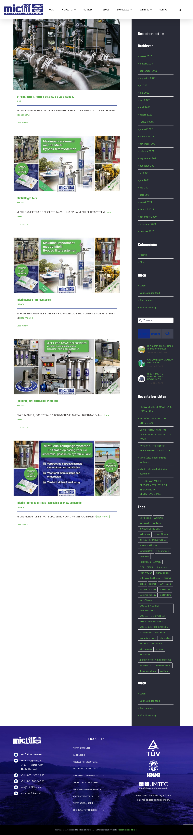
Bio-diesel (144, 523)
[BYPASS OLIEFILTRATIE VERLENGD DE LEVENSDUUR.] (66, 54)
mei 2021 (145, 187)
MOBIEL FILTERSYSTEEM (151, 621)
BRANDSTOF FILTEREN (150, 529)
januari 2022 (146, 129)
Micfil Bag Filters (63, 160)
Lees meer (22, 122)
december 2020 (148, 216)
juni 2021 (144, 180)
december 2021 (148, 136)
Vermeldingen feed (150, 293)
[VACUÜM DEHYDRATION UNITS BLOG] (141, 361)
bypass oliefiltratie (148, 545)
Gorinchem (162, 567)
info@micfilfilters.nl (31, 787)
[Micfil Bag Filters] (66, 164)
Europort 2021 (146, 551)
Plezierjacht (144, 654)
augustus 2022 (148, 78)
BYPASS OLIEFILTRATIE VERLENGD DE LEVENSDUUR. (63, 51)
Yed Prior (164, 671)
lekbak (142, 584)
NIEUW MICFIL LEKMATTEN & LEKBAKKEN (155, 376)
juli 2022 (144, 85)
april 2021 (145, 194)
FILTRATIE (144, 556)
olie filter (143, 643)
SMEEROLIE (145, 665)
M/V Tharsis (165, 584)
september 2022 (149, 70)
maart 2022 (146, 114)
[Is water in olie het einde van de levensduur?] (141, 348)
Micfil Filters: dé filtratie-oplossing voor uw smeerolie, (63, 465)
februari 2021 (147, 209)
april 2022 (145, 107)
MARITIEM (165, 589)
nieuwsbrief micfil (147, 638)
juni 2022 (144, 92)
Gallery (70, 51)
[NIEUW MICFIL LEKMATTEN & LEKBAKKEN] (141, 377)
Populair (143, 334)
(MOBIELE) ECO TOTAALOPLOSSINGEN (63, 363)
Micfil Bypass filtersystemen (63, 262)
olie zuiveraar (145, 649)
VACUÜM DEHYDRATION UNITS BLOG (160, 361)
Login (143, 285)
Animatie (158, 518)
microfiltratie (145, 600)
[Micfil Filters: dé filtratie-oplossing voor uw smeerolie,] (66, 468)
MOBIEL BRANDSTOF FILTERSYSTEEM (149, 608)
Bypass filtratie (161, 534)
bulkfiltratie (144, 534)
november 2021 (148, 143)
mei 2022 (145, 100)
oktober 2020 (147, 231)
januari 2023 (146, 63)
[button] (180, 9)
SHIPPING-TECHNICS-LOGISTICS (155, 660)
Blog (19, 101)
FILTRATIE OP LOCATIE (150, 562)
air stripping (145, 518)
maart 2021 (146, 202)
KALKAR (167, 578)
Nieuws (20, 202)
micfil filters (165, 595)
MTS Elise (160, 632)
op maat (159, 649)
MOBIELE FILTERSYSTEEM (152, 616)
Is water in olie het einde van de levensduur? (160, 347)
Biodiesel (156, 523)
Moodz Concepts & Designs (128, 830)
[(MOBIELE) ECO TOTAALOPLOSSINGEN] (66, 367)
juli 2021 (144, 173)
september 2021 (149, 158)
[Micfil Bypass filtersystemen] (66, 265)
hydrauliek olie (162, 573)
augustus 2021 (148, 165)
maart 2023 (146, 56)
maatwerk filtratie (147, 589)
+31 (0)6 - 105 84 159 (32, 781)
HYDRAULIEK (145, 573)
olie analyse (165, 638)
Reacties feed (147, 300)
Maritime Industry (147, 595)
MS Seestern (145, 632)
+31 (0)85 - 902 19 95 (32, 775)
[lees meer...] (23, 114)
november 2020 (148, 224)
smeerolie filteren (162, 665)
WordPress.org (148, 307)
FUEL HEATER (146, 567)
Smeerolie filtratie (147, 671)
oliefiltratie (156, 643)
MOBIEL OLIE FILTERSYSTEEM (153, 627)
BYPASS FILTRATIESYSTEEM (153, 540)
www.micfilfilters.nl (31, 793)
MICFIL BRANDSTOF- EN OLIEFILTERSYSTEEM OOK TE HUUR (155, 434)
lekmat (152, 584)
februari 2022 (147, 121)
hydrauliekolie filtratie (149, 578)
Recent (155, 334)
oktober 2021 (147, 151)
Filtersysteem (162, 551)
